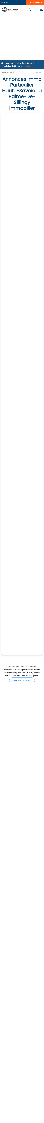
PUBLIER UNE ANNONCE (21, 680)
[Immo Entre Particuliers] (9, 9)
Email (6, 3)
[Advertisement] (22, 37)
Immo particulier (12, 63)
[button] (36, 10)
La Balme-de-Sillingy (12, 66)
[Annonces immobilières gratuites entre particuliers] (2, 63)
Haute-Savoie (26, 63)
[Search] (29, 10)
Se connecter (37, 3)
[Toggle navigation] (41, 10)
